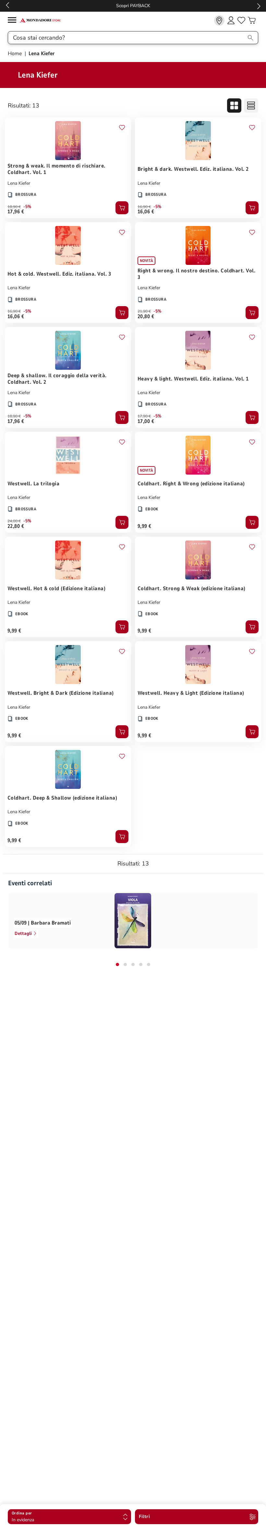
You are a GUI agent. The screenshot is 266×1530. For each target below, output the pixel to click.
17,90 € (144, 416)
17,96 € (15, 211)
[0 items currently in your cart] (252, 20)
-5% (27, 207)
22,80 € (15, 526)
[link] (219, 20)
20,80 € (146, 316)
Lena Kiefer (18, 183)
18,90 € (14, 207)
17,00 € (146, 421)
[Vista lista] (251, 105)
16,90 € (144, 207)
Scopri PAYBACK (133, 6)
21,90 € (144, 311)
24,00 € (14, 521)
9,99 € (144, 526)
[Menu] (13, 21)
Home (15, 53)
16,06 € (146, 211)
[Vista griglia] (234, 105)
